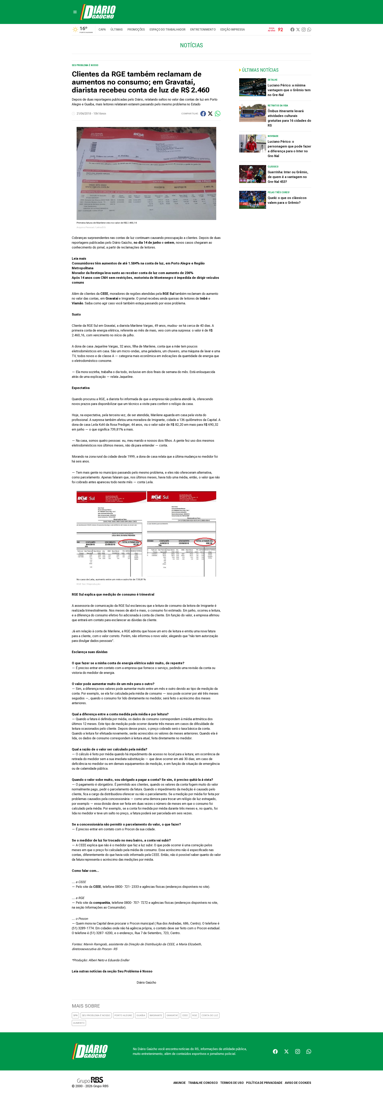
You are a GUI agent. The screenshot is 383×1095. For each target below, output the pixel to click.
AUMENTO (79, 1023)
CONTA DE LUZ (209, 1015)
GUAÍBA (140, 1015)
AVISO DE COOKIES (298, 1082)
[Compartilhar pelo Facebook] (203, 114)
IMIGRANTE (156, 1015)
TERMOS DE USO (232, 1082)
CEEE (185, 1015)
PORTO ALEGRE (123, 1015)
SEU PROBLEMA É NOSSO (96, 1015)
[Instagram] (304, 30)
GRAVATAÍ (172, 1015)
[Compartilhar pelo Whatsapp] (217, 113)
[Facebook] (292, 30)
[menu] (75, 12)
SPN (75, 1015)
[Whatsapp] (309, 30)
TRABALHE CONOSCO (203, 1082)
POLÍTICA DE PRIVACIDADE (264, 1082)
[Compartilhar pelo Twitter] (210, 113)
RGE (194, 1015)
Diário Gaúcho (146, 982)
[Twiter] (298, 30)
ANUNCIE (179, 1082)
